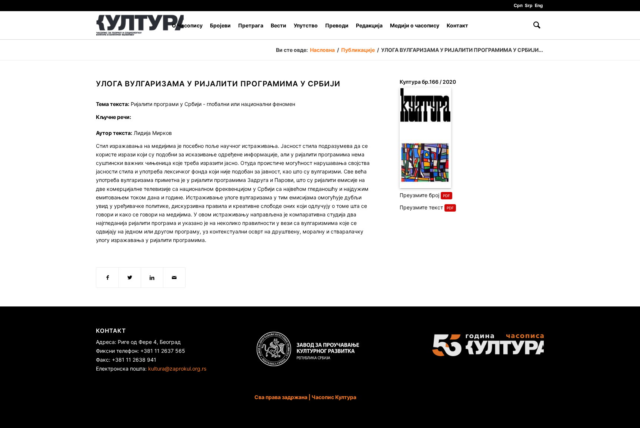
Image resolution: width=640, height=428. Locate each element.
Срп (518, 5)
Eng (539, 5)
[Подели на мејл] (174, 278)
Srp (529, 5)
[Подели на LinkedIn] (152, 278)
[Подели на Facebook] (107, 278)
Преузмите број (419, 195)
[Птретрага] (537, 25)
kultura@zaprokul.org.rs (177, 368)
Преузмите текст (421, 207)
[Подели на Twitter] (130, 278)
